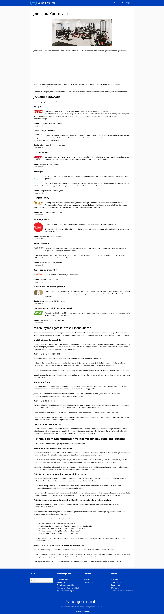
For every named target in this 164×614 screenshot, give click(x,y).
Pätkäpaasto (88, 582)
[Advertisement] (82, 67)
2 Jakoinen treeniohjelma (66, 591)
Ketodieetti (88, 579)
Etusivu (116, 3)
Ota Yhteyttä (115, 585)
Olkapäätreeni (62, 579)
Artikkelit (114, 579)
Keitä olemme (116, 582)
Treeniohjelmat (127, 3)
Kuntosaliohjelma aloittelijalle (68, 588)
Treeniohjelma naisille (65, 585)
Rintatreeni (61, 582)
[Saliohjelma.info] (43, 3)
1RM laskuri (115, 588)
